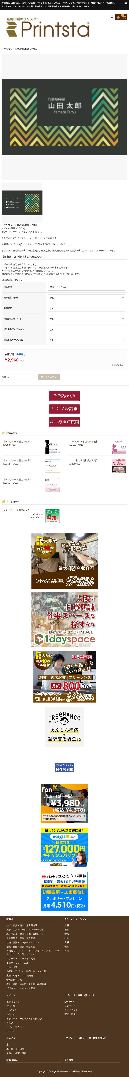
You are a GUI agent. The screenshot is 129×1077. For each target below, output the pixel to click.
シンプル (10, 1031)
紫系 (66, 946)
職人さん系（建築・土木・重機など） (25, 934)
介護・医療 (11, 967)
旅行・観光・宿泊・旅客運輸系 (21, 925)
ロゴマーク (70, 1006)
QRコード (69, 1001)
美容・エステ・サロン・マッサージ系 (25, 929)
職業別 (9, 919)
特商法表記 (11, 1060)
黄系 (66, 934)
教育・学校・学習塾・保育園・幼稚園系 (26, 984)
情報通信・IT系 (14, 980)
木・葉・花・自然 (15, 1049)
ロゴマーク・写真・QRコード (79, 995)
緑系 (66, 938)
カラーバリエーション (75, 919)
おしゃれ (10, 1006)
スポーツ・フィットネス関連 (20, 958)
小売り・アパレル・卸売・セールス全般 (26, 971)
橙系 (66, 929)
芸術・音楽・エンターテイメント (22, 942)
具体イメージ (13, 1038)
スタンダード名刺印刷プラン (17, 510)
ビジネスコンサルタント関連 (20, 988)
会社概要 (68, 1060)
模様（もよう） (14, 1001)
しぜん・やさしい (15, 1027)
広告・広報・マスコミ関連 (19, 975)
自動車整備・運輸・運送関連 (20, 938)
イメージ (10, 995)
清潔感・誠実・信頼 (16, 1053)
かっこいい (11, 1010)
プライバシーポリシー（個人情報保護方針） (86, 1038)
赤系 (66, 925)
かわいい (10, 1014)
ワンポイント (71, 1010)
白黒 (66, 951)
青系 (66, 942)
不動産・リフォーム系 (17, 963)
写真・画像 (70, 1014)
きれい (9, 1023)
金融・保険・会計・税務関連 (20, 946)
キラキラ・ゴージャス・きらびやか (24, 1018)
